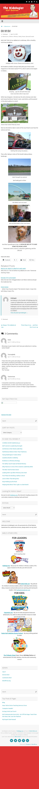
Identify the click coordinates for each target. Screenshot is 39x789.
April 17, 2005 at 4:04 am (14, 342)
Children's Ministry (13, 36)
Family (20, 36)
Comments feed (6, 678)
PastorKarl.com (8, 612)
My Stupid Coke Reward (9, 719)
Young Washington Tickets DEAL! (11, 455)
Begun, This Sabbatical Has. (8, 326)
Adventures (7, 26)
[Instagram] (31, 1)
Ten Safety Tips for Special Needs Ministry (14, 464)
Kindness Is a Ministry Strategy (11, 461)
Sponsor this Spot (6, 415)
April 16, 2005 (14, 34)
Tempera (28, 744)
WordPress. (34, 744)
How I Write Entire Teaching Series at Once (14, 705)
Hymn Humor (4, 287)
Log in (4, 672)
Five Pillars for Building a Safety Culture (13, 475)
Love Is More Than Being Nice (10, 478)
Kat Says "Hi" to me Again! (8, 278)
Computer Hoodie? (7, 708)
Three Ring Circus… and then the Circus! (29, 326)
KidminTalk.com (25, 584)
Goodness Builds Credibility (10, 458)
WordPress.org (6, 681)
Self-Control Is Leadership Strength (12, 446)
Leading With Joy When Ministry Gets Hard (14, 472)
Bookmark (5, 319)
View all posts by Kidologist (19, 313)
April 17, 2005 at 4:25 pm (14, 357)
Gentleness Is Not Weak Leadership (12, 449)
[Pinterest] (34, 1)
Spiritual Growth (30, 36)
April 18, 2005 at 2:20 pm (14, 379)
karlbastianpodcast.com (23, 590)
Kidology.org (13, 495)
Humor (23, 36)
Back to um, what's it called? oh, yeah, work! (13, 268)
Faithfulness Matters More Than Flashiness (14, 452)
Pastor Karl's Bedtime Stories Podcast (12, 633)
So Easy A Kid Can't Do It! (9, 711)
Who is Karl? (17, 736)
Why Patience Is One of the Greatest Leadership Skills (17, 467)
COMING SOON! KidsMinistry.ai (11, 443)
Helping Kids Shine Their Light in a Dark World (15, 484)
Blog (3, 702)
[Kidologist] (26, 1)
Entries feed (5, 675)
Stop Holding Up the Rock (9, 481)
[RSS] (37, 1)
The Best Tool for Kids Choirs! (10, 469)
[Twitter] (29, 1)
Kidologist (5, 34)
